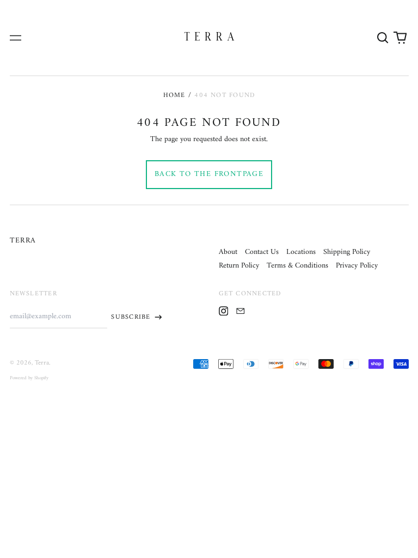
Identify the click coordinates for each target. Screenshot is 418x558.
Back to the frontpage (209, 174)
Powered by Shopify (29, 378)
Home (174, 95)
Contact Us (262, 252)
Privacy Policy (357, 265)
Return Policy (239, 265)
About (228, 252)
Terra (23, 240)
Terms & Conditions (297, 265)
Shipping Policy (346, 252)
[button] (383, 37)
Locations (301, 252)
